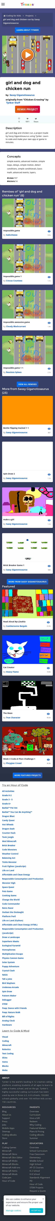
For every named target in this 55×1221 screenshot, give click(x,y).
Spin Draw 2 (9, 473)
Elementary (35, 1157)
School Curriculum (39, 1150)
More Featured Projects (27, 775)
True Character (13, 717)
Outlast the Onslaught (13, 912)
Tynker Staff (13, 102)
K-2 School (35, 1170)
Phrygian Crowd (14, 763)
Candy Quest (8, 820)
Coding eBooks (9, 1134)
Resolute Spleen (14, 372)
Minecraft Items (9, 1170)
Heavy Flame (12, 671)
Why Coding (35, 1124)
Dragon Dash (8, 828)
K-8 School (35, 1174)
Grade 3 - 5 (7, 799)
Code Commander (11, 903)
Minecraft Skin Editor (12, 1157)
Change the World (11, 899)
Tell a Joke (7, 979)
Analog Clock (8, 1020)
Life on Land (8, 870)
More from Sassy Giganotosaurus (27, 581)
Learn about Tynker (27, 30)
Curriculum (35, 1114)
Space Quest (8, 887)
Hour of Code (8, 1180)
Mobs (4, 1070)
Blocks (5, 1066)
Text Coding (8, 1053)
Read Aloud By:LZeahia (14, 621)
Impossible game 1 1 (13, 368)
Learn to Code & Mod (15, 1030)
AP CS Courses (37, 1167)
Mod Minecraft (9, 841)
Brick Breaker (8, 845)
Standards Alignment (40, 1177)
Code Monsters (9, 849)
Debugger (6, 999)
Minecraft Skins (9, 1154)
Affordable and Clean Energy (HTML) (20, 924)
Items (5, 1061)
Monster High (8, 883)
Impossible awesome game (16, 322)
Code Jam (6, 1177)
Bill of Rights (8, 1016)
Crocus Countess (14, 280)
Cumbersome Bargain (16, 626)
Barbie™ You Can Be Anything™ (17, 812)
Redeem (34, 1121)
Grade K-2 (7, 795)
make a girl (8, 519)
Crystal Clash (8, 970)
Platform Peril (9, 916)
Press (4, 1121)
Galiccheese (11, 235)
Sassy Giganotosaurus (22, 95)
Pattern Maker (9, 995)
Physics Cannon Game (13, 958)
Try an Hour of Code (15, 785)
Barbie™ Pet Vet (9, 807)
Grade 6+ (6, 803)
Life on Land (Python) (12, 920)
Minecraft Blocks (10, 1164)
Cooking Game (9, 895)
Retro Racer (7, 908)
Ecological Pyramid (11, 945)
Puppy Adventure (10, 966)
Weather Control (10, 853)
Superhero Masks (10, 941)
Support (6, 1118)
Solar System (8, 962)
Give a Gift (35, 1118)
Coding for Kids (13, 15)
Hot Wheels (7, 824)
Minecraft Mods (9, 1174)
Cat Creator (8, 667)
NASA (5, 974)
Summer (34, 1138)
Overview (34, 1111)
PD (31, 1180)
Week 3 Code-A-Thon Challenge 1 (19, 759)
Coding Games (9, 1147)
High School (35, 1164)
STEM (4, 1004)
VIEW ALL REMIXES (27, 384)
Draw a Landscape (11, 937)
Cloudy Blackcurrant (16, 326)
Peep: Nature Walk (11, 1012)
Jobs (4, 1124)
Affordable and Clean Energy (16, 874)
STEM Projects (36, 1187)
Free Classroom (37, 1154)
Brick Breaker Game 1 (13, 565)
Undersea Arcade (10, 987)
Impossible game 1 (12, 276)
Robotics (6, 1049)
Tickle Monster (9, 862)
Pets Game (7, 891)
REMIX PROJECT (27, 109)
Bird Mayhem (8, 983)
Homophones (8, 949)
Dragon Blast (8, 816)
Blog (4, 1111)
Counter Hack (9, 833)
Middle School (36, 1160)
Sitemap (6, 1131)
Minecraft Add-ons (11, 1167)
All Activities (8, 791)
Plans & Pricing (37, 1131)
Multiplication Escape (12, 954)
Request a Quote (38, 1190)
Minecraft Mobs (9, 1160)
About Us (6, 1114)
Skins (4, 1057)
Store (4, 1138)
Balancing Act (8, 858)
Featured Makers (38, 1128)
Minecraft (6, 1045)
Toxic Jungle (8, 837)
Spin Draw (7, 991)
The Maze (7, 713)
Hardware (7, 1024)
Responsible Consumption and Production (22, 878)
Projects (29, 15)
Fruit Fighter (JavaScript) (14, 866)
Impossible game (11, 230)
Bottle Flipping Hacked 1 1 (16, 428)
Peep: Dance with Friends (14, 1008)
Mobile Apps (8, 1128)
